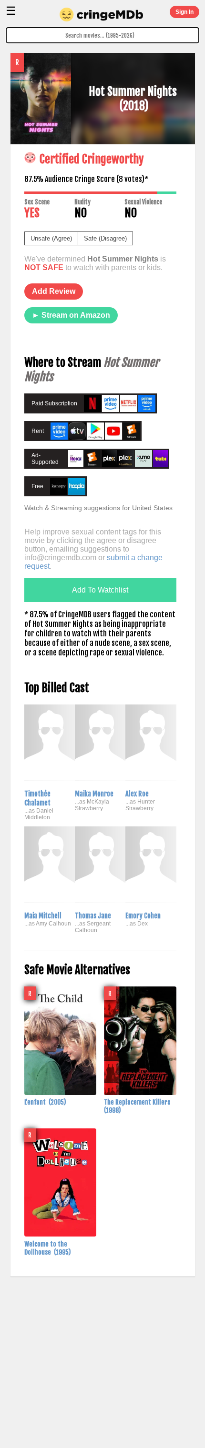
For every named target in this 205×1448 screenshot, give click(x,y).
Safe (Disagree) (105, 238)
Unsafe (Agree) (51, 238)
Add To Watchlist (100, 590)
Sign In (184, 12)
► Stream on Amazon (71, 315)
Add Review (53, 291)
